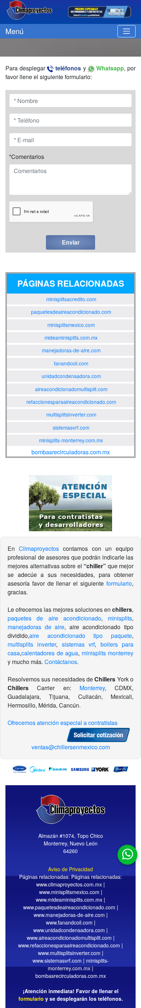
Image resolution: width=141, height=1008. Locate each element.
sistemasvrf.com (71, 427)
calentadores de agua (49, 653)
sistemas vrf (78, 644)
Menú (14, 31)
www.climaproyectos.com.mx (69, 884)
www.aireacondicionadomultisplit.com (69, 937)
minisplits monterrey (108, 653)
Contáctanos (60, 661)
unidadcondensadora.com (71, 376)
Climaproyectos (39, 548)
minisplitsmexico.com (71, 324)
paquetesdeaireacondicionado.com (71, 311)
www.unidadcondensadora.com (69, 930)
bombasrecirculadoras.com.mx (70, 452)
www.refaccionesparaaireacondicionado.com (69, 945)
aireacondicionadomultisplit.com (71, 389)
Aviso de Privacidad (70, 869)
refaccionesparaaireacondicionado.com (71, 401)
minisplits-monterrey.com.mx (71, 440)
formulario (119, 583)
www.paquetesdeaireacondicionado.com (69, 907)
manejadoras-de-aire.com (71, 350)
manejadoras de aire (36, 627)
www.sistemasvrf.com (57, 960)
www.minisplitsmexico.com (69, 892)
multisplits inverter (32, 644)
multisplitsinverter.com (71, 414)
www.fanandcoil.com (69, 922)
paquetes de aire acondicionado (54, 618)
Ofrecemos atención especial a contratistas (63, 722)
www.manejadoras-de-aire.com (69, 914)
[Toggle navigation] (127, 31)
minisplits (120, 618)
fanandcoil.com (71, 363)
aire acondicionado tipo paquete (80, 635)
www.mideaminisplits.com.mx (69, 899)
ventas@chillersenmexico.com (70, 747)
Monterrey (92, 688)
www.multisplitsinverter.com (69, 952)
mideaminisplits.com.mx (71, 337)
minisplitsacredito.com (71, 299)
